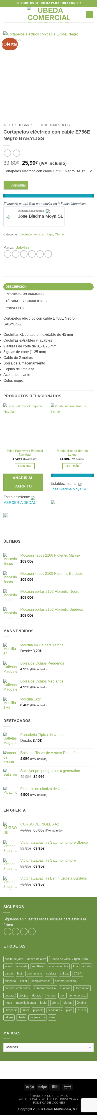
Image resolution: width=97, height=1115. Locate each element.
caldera (51, 973)
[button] (6, 14)
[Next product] (7, 152)
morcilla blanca (26, 1002)
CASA (78, 973)
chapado (10, 981)
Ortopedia (11, 1010)
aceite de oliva (36, 959)
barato (9, 973)
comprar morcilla (45, 988)
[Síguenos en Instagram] (15, 931)
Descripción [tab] (16, 286)
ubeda (21, 1017)
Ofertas (60, 234)
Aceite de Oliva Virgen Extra (69, 959)
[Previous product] (16, 152)
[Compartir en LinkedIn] (48, 254)
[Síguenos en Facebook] (7, 931)
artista (86, 966)
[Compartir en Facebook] (15, 254)
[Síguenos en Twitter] (24, 931)
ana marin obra (58, 966)
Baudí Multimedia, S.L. (61, 1109)
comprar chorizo (65, 981)
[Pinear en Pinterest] (40, 254)
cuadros (65, 988)
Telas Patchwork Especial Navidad (25, 453)
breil (20, 973)
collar (23, 981)
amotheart (38, 966)
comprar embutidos (17, 988)
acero (8, 966)
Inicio (8, 125)
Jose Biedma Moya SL (40, 216)
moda (8, 1002)
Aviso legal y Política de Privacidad (48, 1099)
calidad (64, 973)
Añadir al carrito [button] (23, 482)
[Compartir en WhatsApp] (7, 254)
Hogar (23, 125)
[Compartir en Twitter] (24, 254)
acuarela (21, 966)
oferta (55, 1002)
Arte (75, 966)
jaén (62, 995)
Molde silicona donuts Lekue (72, 453)
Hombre (50, 995)
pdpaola (38, 1010)
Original (82, 1002)
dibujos (23, 995)
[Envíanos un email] (32, 931)
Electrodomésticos (52, 125)
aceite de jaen (14, 959)
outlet (25, 1010)
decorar (9, 995)
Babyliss (22, 247)
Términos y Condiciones (48, 1095)
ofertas (67, 1002)
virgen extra (37, 1017)
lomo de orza (77, 995)
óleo (52, 1017)
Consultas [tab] (15, 308)
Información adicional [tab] (25, 294)
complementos (41, 981)
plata (69, 1010)
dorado (36, 995)
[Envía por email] (32, 254)
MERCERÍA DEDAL (19, 503)
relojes (9, 1017)
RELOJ (81, 1010)
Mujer (43, 1002)
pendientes (55, 1010)
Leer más (25, 466)
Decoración (82, 988)
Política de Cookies (49, 1102)
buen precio (34, 973)
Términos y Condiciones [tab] (26, 301)
